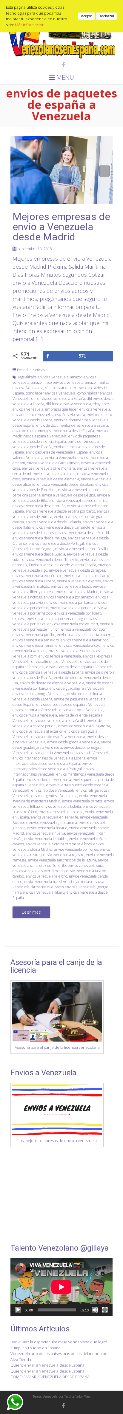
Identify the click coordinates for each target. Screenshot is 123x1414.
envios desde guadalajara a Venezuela (62, 745)
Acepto (86, 16)
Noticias (39, 369)
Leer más (31, 912)
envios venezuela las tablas (45, 838)
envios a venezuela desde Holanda (53, 522)
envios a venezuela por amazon (69, 597)
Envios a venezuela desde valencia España (62, 564)
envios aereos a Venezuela (60, 656)
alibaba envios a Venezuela (46, 377)
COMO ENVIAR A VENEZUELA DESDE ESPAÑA (50, 1376)
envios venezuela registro (63, 854)
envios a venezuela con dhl (54, 473)
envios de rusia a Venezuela (35, 715)
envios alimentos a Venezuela (55, 661)
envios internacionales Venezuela (53, 771)
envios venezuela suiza (86, 865)
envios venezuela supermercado (38, 870)
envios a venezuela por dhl (71, 607)
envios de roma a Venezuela (35, 709)
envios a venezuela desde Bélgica (68, 495)
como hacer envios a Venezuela (51, 393)
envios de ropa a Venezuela (81, 709)
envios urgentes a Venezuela (54, 795)
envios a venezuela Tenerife (35, 645)
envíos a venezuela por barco (70, 602)
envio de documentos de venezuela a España (72, 425)
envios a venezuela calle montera (48, 468)
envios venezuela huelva (45, 833)
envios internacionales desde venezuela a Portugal (52, 766)
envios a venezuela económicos (37, 575)
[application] (61, 1287)
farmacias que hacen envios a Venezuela (63, 886)
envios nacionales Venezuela (48, 779)
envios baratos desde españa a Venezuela (79, 666)
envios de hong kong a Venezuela (39, 693)
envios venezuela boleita (61, 806)
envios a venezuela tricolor (80, 645)
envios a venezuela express (79, 581)
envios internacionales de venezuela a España (49, 758)
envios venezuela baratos (82, 801)
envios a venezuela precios (34, 634)
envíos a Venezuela (60, 457)
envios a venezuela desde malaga (39, 538)
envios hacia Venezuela (91, 752)
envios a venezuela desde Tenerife (50, 559)
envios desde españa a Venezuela (58, 736)
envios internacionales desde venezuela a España (55, 761)
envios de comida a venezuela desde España (48, 672)
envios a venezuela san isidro (36, 640)
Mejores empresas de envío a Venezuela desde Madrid (61, 227)
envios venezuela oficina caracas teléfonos (59, 844)
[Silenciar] (95, 1310)
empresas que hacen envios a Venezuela (77, 409)
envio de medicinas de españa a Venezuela (61, 433)
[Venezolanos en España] (61, 57)
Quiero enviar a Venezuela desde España (47, 1365)
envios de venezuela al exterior (38, 731)
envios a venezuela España (34, 581)
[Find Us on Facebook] (61, 64)
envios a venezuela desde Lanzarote (61, 527)
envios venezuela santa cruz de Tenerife (60, 863)
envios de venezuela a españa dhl (58, 720)
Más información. (30, 24)
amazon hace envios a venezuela (57, 382)
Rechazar (106, 16)
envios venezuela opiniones (76, 849)
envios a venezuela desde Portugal (56, 543)
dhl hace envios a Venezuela (68, 403)
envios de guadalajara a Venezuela (77, 688)
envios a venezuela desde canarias (79, 500)
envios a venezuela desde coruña (39, 505)
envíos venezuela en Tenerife (54, 817)
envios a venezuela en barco (86, 575)
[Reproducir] (18, 1310)
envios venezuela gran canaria (53, 822)
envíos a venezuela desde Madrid (82, 532)
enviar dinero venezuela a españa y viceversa (49, 414)
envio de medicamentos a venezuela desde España (53, 430)
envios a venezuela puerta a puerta (85, 634)
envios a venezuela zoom (68, 650)
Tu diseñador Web (77, 1396)
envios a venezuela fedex (71, 586)
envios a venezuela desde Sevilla (81, 548)
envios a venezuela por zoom (84, 629)
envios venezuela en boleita (61, 811)
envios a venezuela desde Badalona (65, 484)
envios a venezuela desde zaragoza (77, 570)
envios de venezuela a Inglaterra (84, 725)
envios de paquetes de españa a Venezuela (70, 704)
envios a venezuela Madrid (77, 591)
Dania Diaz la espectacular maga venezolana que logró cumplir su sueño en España (58, 1344)
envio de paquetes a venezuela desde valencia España (57, 439)
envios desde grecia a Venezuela (73, 742)
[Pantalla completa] (105, 1310)
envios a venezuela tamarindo (84, 640)
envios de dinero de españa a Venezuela (52, 683)
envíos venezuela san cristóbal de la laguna (62, 860)
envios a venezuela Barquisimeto (53, 462)
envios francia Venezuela (51, 752)
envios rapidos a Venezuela (53, 790)
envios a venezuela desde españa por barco (60, 511)
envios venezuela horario (47, 827)
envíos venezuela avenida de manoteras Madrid (60, 798)
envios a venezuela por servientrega (56, 618)
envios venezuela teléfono (46, 876)
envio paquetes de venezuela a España (57, 452)
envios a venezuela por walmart (72, 623)
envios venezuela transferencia (49, 881)
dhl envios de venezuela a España (58, 398)
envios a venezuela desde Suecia (39, 554)
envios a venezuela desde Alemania (50, 479)
